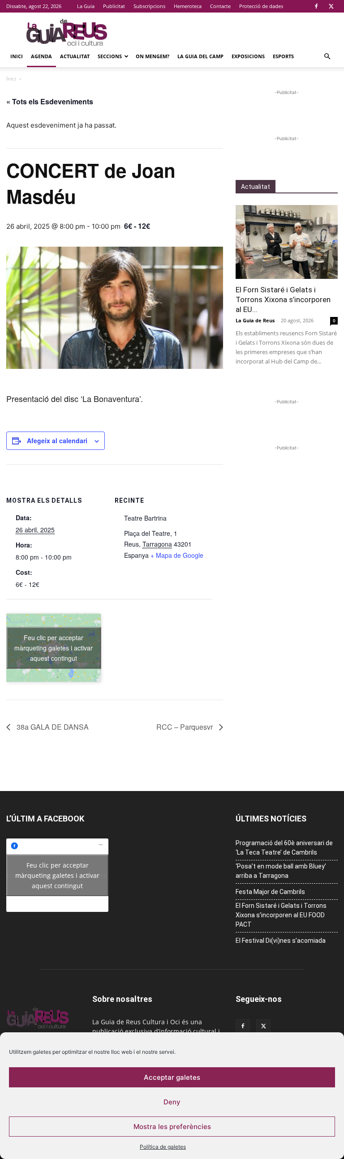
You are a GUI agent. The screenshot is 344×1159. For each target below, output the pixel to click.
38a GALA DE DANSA (52, 727)
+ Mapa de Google (176, 555)
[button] (327, 56)
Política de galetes (163, 1146)
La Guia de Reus (255, 320)
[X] (331, 6)
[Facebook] (316, 6)
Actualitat (75, 56)
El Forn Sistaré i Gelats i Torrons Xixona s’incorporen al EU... (283, 299)
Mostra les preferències (172, 1126)
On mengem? (152, 56)
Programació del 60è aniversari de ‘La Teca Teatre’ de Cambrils (284, 847)
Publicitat (114, 6)
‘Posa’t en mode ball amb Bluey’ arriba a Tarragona (281, 871)
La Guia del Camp (200, 56)
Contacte (220, 6)
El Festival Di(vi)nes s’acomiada (281, 940)
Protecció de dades (261, 6)
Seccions (110, 56)
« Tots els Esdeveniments (49, 101)
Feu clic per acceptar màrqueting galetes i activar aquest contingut (53, 647)
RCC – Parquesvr (185, 727)
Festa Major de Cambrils (270, 891)
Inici (16, 56)
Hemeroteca (188, 6)
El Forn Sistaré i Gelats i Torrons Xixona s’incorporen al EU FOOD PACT (281, 915)
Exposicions (248, 56)
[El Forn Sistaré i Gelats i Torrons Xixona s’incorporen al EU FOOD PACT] (287, 242)
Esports (283, 56)
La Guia (86, 6)
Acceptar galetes (172, 1077)
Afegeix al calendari (57, 440)
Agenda (41, 56)
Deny (172, 1102)
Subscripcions (149, 6)
